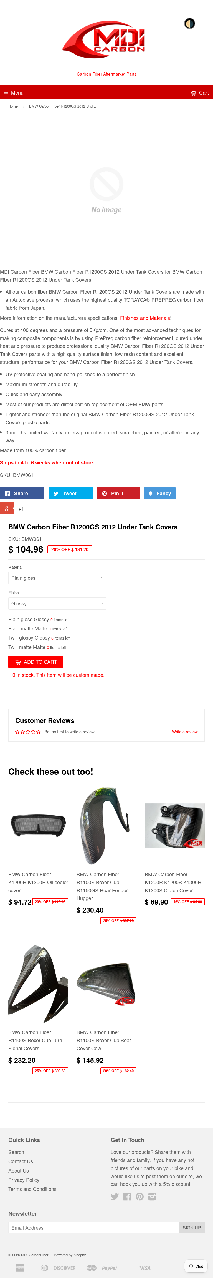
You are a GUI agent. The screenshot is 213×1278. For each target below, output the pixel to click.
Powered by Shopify (70, 1254)
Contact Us (20, 1161)
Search (16, 1151)
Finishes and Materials (145, 317)
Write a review (185, 731)
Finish (13, 592)
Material (15, 567)
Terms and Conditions (32, 1188)
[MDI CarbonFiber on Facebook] (127, 1197)
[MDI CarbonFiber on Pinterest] (140, 1197)
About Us (18, 1170)
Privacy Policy (23, 1179)
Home (13, 106)
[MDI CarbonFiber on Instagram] (152, 1197)
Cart (203, 92)
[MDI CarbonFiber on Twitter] (115, 1197)
